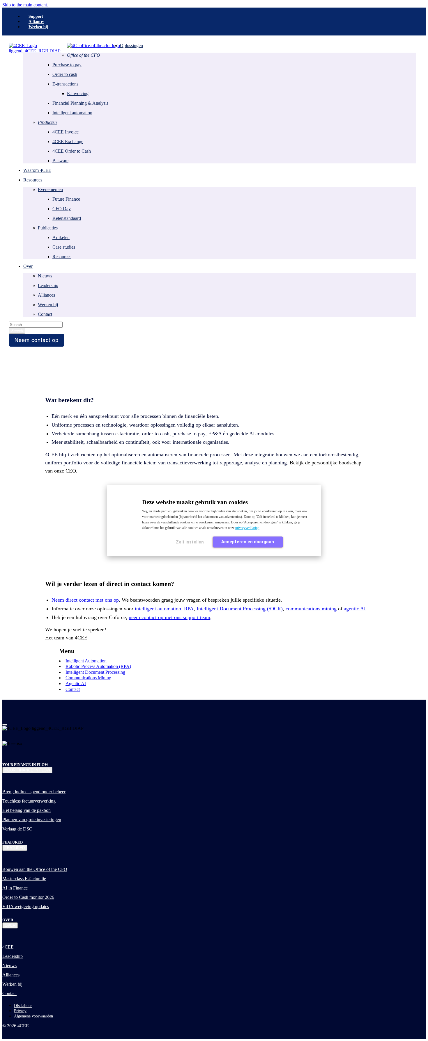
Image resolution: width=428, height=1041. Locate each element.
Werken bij (48, 304)
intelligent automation (158, 609)
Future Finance (66, 199)
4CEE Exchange (67, 141)
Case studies (63, 247)
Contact (45, 314)
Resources (61, 256)
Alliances (46, 295)
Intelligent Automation (86, 660)
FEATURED (15, 848)
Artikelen (61, 237)
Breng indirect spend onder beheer (34, 791)
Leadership (48, 285)
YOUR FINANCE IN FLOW (27, 770)
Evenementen (50, 189)
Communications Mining (88, 677)
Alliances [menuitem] (36, 21)
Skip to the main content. (25, 4)
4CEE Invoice (65, 131)
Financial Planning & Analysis (80, 103)
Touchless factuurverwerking (29, 800)
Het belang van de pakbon (26, 810)
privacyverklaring (247, 528)
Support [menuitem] (36, 16)
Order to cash (64, 74)
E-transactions (65, 83)
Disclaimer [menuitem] (23, 1005)
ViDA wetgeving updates (25, 906)
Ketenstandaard (66, 218)
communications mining (311, 609)
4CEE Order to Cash (71, 151)
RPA (189, 609)
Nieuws (45, 275)
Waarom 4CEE (37, 170)
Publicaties (48, 227)
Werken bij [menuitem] (38, 27)
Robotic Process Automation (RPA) (98, 666)
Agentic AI (76, 683)
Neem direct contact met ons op (85, 600)
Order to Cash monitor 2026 (28, 897)
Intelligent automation (72, 112)
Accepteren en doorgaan (247, 541)
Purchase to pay (67, 64)
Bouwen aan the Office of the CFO (34, 869)
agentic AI (355, 609)
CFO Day (61, 208)
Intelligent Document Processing (95, 672)
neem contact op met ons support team (169, 617)
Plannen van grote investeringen (31, 819)
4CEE (8, 946)
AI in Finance (15, 887)
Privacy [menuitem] (20, 1011)
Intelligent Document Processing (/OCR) (240, 609)
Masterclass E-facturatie (24, 878)
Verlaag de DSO (17, 828)
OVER (10, 925)
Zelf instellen (190, 542)
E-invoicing (78, 93)
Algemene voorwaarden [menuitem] (33, 1016)
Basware (60, 160)
